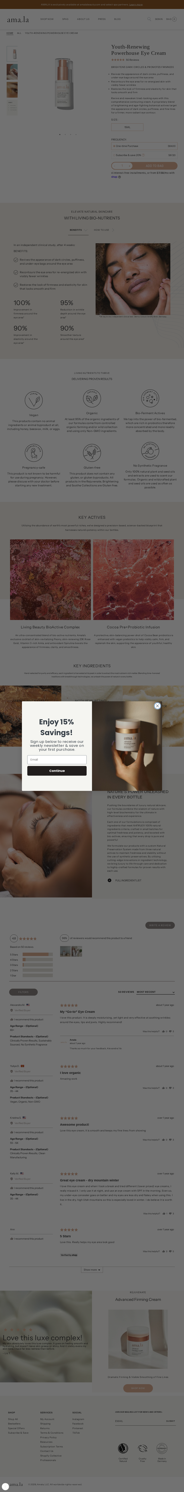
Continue (57, 770)
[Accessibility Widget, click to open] (5, 1486)
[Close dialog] (157, 706)
